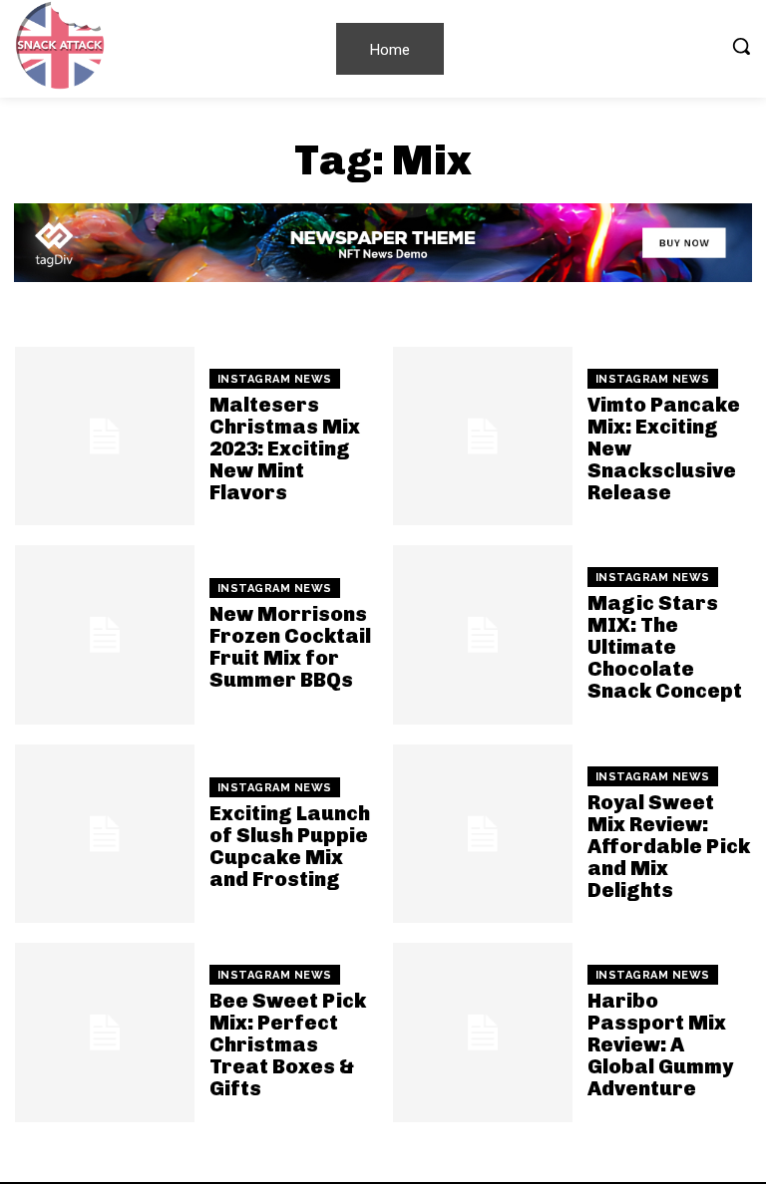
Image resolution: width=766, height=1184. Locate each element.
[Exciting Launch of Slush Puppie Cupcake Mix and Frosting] (104, 834)
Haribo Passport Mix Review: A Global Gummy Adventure (660, 1044)
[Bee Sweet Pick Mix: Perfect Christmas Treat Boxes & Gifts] (104, 1032)
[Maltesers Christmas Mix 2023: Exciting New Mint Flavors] (104, 436)
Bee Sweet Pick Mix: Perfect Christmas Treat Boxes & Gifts (287, 1044)
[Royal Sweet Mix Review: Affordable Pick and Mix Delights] (483, 834)
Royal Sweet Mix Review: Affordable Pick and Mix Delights (668, 846)
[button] (741, 46)
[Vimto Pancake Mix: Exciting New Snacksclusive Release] (483, 436)
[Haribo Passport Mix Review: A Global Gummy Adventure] (483, 1032)
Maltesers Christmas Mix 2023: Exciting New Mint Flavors (284, 448)
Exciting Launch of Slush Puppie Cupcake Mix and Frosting (289, 846)
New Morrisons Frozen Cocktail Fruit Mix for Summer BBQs (290, 647)
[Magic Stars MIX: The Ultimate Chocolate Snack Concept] (483, 635)
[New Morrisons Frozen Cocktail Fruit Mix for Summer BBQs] (104, 635)
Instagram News (274, 379)
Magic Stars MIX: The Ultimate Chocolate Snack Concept (664, 647)
